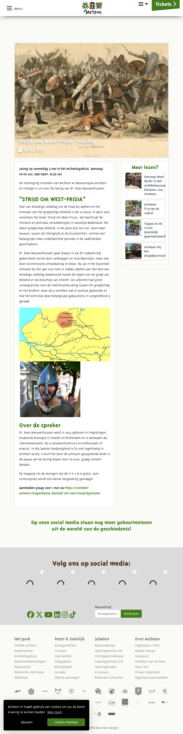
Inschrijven (131, 613)
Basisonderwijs (105, 645)
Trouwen (61, 651)
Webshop (21, 677)
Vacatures (142, 656)
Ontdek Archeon (26, 645)
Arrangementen (65, 645)
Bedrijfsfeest (63, 667)
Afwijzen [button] (27, 722)
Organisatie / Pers (147, 645)
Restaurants (23, 667)
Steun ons (142, 667)
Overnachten (63, 656)
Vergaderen (63, 661)
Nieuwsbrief (103, 607)
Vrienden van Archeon (150, 661)
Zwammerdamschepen (30, 661)
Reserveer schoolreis (109, 677)
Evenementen (24, 651)
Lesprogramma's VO (109, 661)
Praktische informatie (29, 672)
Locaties (60, 672)
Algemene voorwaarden (151, 677)
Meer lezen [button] (54, 712)
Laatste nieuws (145, 651)
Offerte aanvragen (67, 677)
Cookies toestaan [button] (66, 722)
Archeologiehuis (26, 656)
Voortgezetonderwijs (109, 656)
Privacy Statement (147, 672)
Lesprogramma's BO (108, 651)
